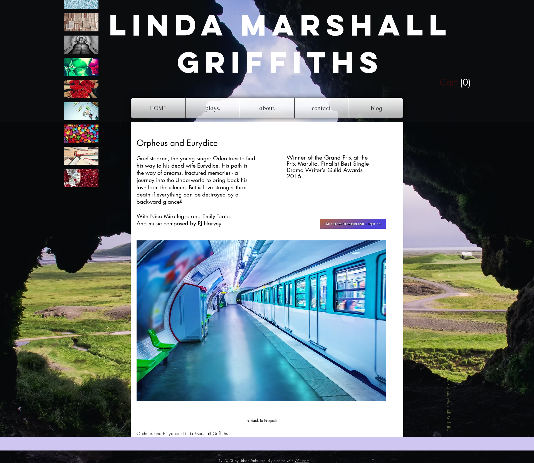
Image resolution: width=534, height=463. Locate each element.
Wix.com (302, 460)
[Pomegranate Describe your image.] (81, 178)
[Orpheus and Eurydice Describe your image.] (81, 134)
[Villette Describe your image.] (81, 156)
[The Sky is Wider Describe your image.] (81, 111)
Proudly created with (277, 460)
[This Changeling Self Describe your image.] (81, 67)
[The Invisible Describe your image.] (81, 45)
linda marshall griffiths (280, 43)
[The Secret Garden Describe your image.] (81, 89)
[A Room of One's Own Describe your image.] (81, 22)
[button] (444, 82)
